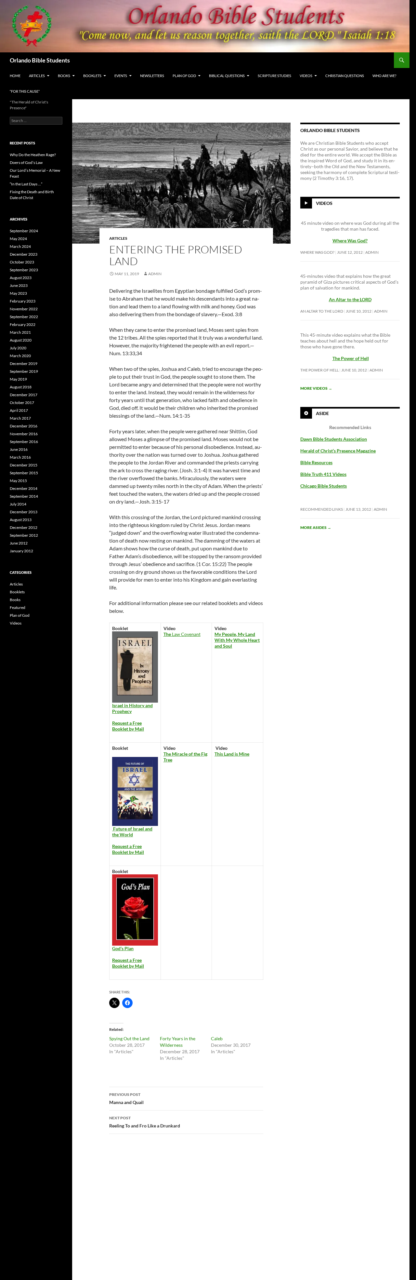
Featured (17, 607)
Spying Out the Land (129, 1038)
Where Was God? (317, 252)
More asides (315, 527)
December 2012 (23, 527)
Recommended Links (321, 509)
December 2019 (23, 363)
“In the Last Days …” (26, 184)
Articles (37, 76)
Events (120, 76)
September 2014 (24, 496)
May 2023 (18, 293)
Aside (322, 413)
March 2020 (20, 355)
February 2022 (22, 324)
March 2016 (20, 457)
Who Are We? (384, 76)
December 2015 (23, 465)
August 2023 (21, 277)
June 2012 (19, 543)
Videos (306, 76)
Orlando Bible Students (40, 60)
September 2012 (24, 535)
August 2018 (21, 386)
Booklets (92, 76)
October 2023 (22, 262)
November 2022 (24, 308)
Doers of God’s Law (26, 162)
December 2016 (23, 426)
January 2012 (21, 550)
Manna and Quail (126, 1098)
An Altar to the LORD (321, 311)
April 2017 (19, 410)
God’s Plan (123, 948)
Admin (155, 273)
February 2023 (22, 301)
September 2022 (24, 316)
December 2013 (23, 511)
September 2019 (24, 371)
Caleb (217, 1038)
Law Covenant (182, 634)
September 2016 (24, 441)
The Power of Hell (350, 358)
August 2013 (21, 519)
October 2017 (22, 402)
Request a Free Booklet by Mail (128, 726)
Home (15, 76)
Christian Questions (344, 76)
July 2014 (18, 504)
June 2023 (19, 285)
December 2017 (23, 394)
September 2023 (24, 269)
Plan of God (184, 76)
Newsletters (152, 76)
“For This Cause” (25, 91)
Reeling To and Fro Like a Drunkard (144, 1121)
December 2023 (23, 254)
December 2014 (23, 488)
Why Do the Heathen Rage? (33, 154)
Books (64, 76)
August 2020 (21, 340)
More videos (316, 388)
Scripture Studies (274, 76)
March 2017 (20, 418)
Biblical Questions (227, 76)
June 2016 (19, 449)
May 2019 (18, 379)
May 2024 (18, 238)
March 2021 (20, 332)
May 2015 (18, 480)
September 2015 (24, 472)
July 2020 (18, 347)
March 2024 (20, 246)
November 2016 (24, 433)
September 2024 (24, 230)
